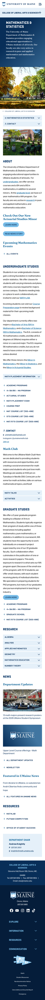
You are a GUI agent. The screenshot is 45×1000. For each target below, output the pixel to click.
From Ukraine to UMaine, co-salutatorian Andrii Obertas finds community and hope (21, 786)
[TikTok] (33, 910)
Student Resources (22, 977)
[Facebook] (11, 910)
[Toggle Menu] (40, 4)
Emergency (22, 994)
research (30, 200)
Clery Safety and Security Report (22, 990)
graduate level (23, 192)
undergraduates (10, 181)
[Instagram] (22, 910)
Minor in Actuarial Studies (18, 367)
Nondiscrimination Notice (22, 981)
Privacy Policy (22, 985)
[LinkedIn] (28, 910)
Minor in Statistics (28, 363)
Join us (6, 441)
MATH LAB (25, 297)
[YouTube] (17, 910)
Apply (22, 973)
